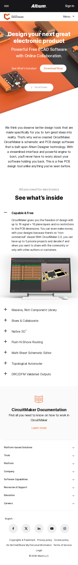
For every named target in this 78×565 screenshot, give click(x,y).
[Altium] (39, 6)
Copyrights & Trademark (22, 540)
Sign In (69, 6)
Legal (39, 550)
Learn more (39, 428)
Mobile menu (6, 6)
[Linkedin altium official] (39, 528)
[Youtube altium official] (51, 528)
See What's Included (24, 68)
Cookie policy (61, 540)
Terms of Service (62, 545)
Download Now (53, 68)
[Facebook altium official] (13, 528)
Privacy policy (44, 540)
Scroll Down (40, 87)
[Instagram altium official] (64, 528)
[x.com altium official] (26, 528)
